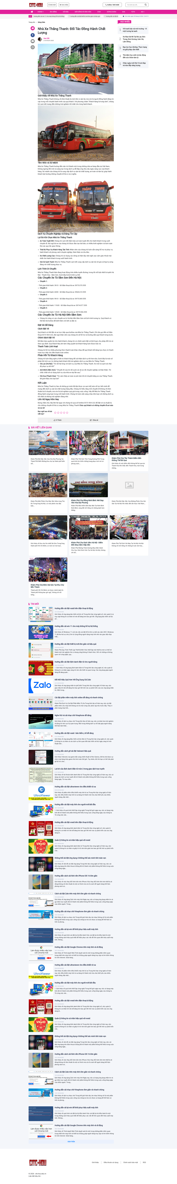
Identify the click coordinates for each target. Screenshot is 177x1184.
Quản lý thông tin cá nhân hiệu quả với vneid (72, 840)
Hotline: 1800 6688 (113, 5)
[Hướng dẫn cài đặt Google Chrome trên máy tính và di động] (41, 953)
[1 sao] (55, 412)
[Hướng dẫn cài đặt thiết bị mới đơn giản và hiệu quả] (41, 650)
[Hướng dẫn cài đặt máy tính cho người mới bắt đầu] (41, 810)
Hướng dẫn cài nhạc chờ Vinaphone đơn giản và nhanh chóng (79, 911)
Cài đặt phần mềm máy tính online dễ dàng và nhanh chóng (79, 697)
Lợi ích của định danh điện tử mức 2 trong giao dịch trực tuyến (80, 769)
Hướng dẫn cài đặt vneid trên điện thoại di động (74, 822)
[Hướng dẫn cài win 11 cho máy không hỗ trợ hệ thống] (41, 632)
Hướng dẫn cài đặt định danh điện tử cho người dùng (109, 16)
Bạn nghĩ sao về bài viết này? (45, 412)
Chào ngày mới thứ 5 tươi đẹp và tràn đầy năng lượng (76, 1161)
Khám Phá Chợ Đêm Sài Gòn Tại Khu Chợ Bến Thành (47, 586)
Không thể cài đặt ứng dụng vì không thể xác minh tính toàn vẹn (80, 858)
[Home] (33, 28)
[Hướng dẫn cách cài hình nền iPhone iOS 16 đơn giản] (41, 882)
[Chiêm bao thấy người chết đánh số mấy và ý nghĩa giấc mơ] (41, 1149)
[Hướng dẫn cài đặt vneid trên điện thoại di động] (41, 828)
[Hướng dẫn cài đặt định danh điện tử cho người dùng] (41, 668)
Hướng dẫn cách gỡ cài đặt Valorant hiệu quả (73, 751)
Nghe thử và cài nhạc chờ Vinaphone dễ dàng (73, 715)
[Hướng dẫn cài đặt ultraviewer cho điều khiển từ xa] (41, 792)
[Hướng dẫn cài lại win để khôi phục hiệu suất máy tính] (41, 935)
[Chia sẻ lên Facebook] (33, 35)
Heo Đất (46, 38)
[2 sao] (58, 412)
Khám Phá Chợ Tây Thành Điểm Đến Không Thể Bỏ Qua (126, 459)
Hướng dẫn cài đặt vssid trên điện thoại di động (74, 608)
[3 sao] (61, 412)
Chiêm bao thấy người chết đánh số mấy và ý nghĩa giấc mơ (79, 1143)
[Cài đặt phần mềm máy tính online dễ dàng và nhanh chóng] (41, 703)
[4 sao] (64, 412)
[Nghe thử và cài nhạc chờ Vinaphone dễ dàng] (41, 721)
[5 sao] (67, 412)
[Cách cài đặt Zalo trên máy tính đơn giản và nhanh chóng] (41, 899)
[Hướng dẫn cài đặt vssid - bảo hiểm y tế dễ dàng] (41, 739)
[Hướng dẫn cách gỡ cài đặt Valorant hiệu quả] (41, 757)
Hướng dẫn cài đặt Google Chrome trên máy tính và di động (79, 947)
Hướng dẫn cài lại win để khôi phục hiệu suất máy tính (76, 929)
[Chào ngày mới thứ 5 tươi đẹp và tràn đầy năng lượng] (41, 1167)
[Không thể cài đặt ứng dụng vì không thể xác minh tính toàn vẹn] (41, 864)
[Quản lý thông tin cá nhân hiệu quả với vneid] (41, 846)
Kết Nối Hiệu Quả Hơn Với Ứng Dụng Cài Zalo (73, 680)
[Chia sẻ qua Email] (33, 41)
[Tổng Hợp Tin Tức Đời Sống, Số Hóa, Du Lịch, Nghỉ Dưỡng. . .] (36, 5)
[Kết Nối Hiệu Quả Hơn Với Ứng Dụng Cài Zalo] (41, 685)
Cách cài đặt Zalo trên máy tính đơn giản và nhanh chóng (78, 894)
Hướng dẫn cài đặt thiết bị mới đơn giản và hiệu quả (73, 16)
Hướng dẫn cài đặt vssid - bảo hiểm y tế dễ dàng (74, 733)
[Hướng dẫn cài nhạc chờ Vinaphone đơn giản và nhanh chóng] (41, 917)
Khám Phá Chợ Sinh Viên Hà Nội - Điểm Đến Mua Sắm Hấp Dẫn (87, 543)
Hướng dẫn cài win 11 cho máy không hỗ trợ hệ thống (36, 16)
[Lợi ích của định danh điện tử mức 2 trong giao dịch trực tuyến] (41, 775)
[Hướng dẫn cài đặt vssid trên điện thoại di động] (41, 614)
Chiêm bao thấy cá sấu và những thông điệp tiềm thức (77, 1179)
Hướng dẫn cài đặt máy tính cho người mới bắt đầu (75, 804)
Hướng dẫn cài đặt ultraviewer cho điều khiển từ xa (75, 787)
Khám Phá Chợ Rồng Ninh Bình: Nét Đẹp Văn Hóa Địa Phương (87, 501)
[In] (33, 47)
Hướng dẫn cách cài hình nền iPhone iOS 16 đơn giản (76, 876)
